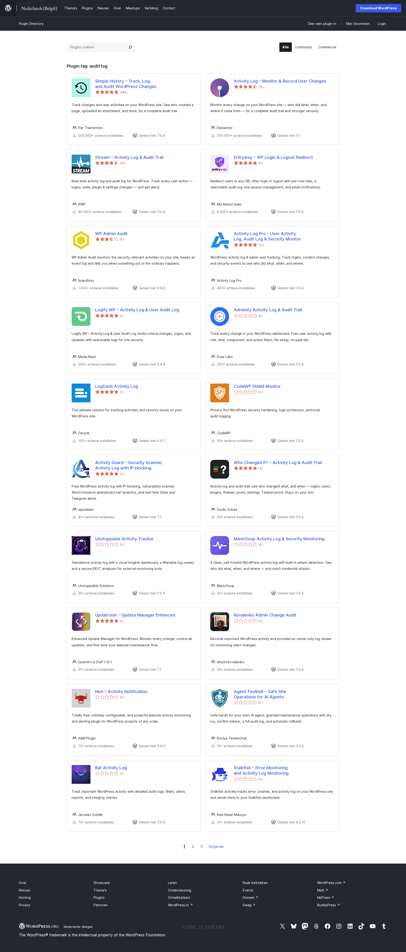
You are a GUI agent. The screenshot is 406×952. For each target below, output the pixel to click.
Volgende (216, 847)
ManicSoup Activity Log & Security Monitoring (279, 538)
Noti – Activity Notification (121, 691)
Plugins (99, 897)
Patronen (101, 905)
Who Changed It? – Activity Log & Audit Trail (278, 462)
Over (23, 883)
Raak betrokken (255, 883)
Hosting (25, 897)
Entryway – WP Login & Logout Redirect (273, 157)
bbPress (325, 897)
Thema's (100, 890)
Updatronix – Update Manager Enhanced (135, 615)
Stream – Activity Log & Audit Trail (129, 157)
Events (248, 890)
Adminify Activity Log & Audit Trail (268, 309)
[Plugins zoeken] (130, 47)
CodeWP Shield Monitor (257, 386)
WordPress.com (331, 883)
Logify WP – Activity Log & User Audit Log (137, 309)
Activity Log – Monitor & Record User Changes (280, 81)
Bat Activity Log (111, 767)
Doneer (250, 897)
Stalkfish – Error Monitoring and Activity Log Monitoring (261, 770)
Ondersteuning (179, 890)
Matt (322, 890)
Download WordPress (378, 8)
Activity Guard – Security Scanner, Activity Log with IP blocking (129, 465)
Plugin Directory (31, 24)
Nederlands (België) (78, 927)
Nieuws (24, 890)
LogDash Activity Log (116, 386)
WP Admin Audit (111, 233)
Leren (172, 883)
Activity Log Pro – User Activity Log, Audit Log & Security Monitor (267, 236)
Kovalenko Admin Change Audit (265, 615)
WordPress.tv (180, 905)
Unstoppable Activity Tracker (124, 538)
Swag (249, 905)
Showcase (102, 883)
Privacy (24, 905)
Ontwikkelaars (179, 897)
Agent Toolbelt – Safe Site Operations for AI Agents (260, 694)
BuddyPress (328, 905)
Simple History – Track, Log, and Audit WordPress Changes (125, 84)
